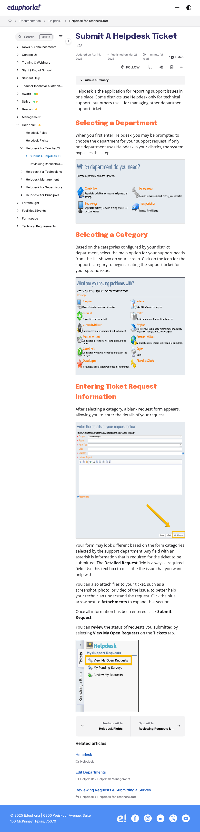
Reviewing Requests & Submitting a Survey (46, 164)
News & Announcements (39, 47)
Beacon (27, 109)
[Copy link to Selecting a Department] (165, 123)
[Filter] (61, 37)
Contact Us (30, 55)
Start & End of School (36, 70)
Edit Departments (91, 772)
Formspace (30, 218)
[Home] (24, 7)
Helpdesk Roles (36, 132)
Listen (179, 57)
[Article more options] (181, 67)
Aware (26, 94)
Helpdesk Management (42, 179)
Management (31, 117)
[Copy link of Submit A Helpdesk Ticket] (79, 46)
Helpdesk (55, 21)
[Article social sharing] (161, 67)
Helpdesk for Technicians (44, 171)
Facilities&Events (34, 210)
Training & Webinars (36, 62)
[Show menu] (177, 8)
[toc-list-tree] (150, 67)
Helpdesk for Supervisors (44, 187)
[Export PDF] (172, 67)
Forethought (30, 203)
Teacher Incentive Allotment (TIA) (42, 86)
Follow (132, 67)
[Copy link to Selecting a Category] (155, 235)
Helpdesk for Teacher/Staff (88, 21)
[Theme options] (189, 8)
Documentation (30, 21)
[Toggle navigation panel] (68, 41)
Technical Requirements (39, 226)
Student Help (31, 78)
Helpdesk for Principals (42, 195)
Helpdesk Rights (37, 140)
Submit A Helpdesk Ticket (46, 156)
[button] (34, 36)
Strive (26, 101)
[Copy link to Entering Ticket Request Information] (124, 397)
